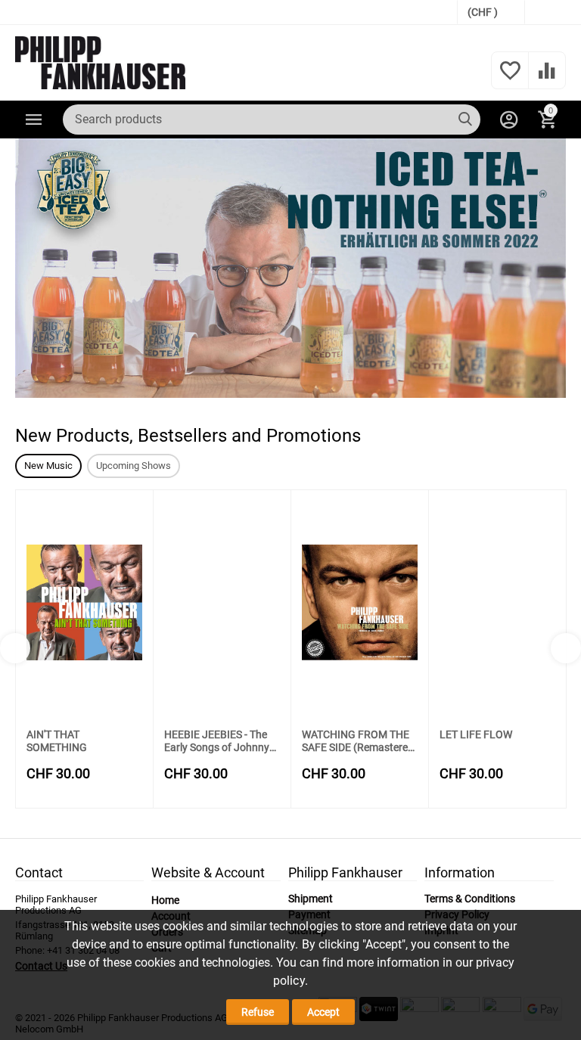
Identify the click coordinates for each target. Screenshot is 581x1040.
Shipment (310, 899)
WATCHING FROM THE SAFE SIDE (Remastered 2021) (358, 741)
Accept (323, 1012)
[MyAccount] (509, 119)
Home (165, 900)
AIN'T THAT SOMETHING (56, 740)
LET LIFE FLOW (476, 734)
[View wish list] (510, 79)
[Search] (465, 119)
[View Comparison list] (547, 79)
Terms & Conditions (469, 899)
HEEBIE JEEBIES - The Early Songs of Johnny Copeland (216, 741)
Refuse (257, 1012)
